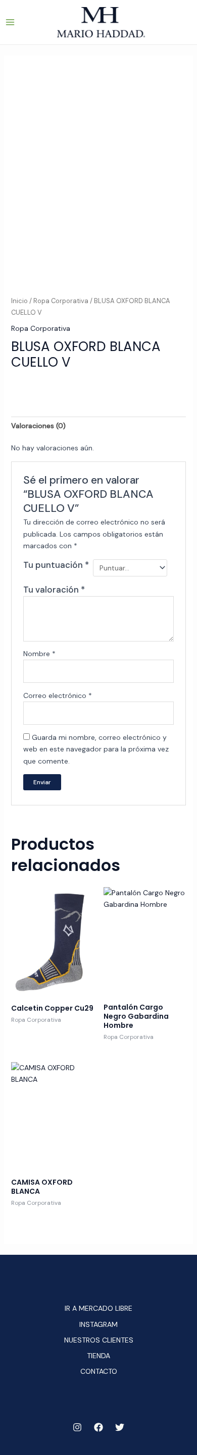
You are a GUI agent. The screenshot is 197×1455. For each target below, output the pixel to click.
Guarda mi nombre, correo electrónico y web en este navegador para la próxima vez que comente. (96, 749)
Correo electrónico (57, 695)
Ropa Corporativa (60, 301)
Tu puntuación (56, 564)
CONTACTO (98, 1371)
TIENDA (98, 1355)
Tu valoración (54, 589)
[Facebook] (98, 1427)
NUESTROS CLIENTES (98, 1340)
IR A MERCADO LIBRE (98, 1308)
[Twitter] (119, 1427)
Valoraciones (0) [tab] (38, 425)
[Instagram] (77, 1427)
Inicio (19, 301)
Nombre (39, 653)
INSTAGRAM (98, 1324)
